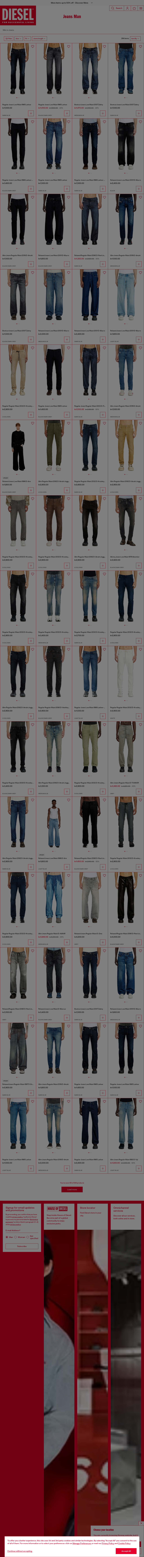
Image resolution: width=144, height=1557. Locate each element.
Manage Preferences (82, 1543)
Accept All (126, 1551)
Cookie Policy (124, 1543)
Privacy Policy (108, 1543)
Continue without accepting (19, 1551)
